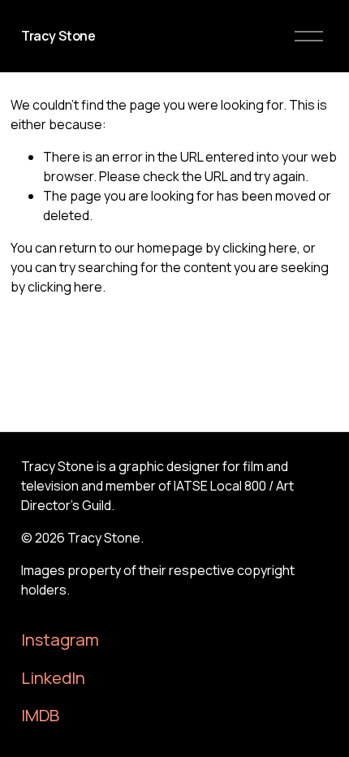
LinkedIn (53, 677)
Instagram (60, 639)
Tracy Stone (58, 36)
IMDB (40, 714)
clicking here (259, 248)
